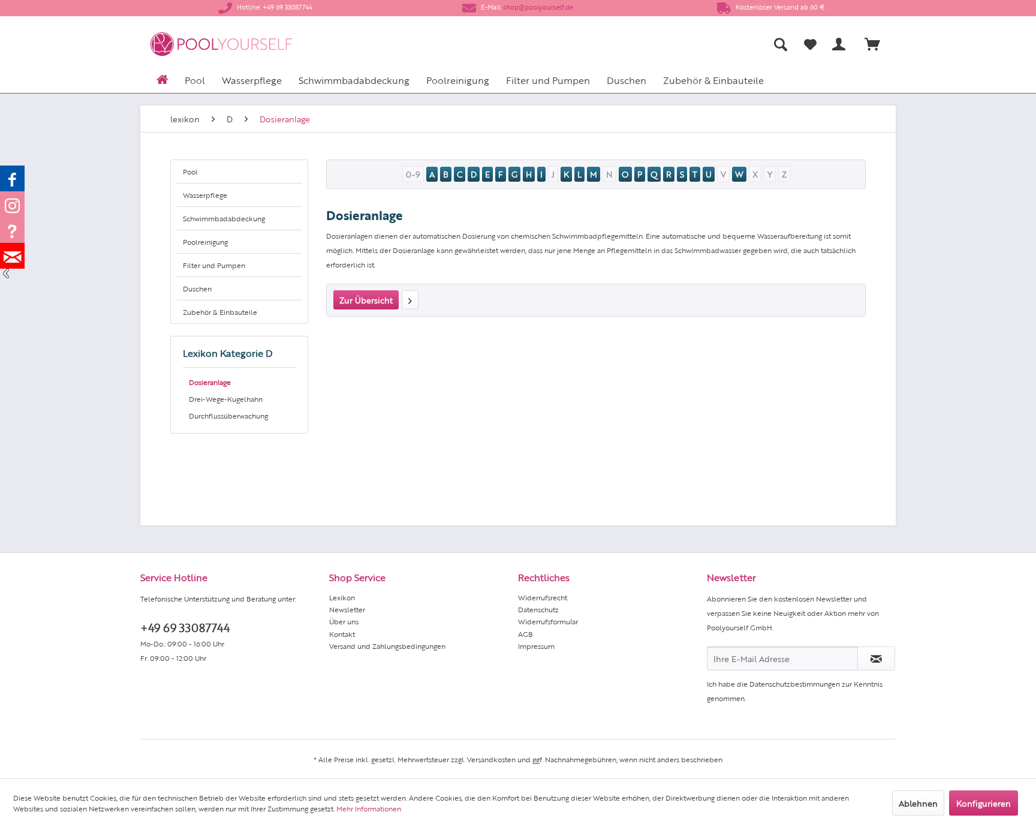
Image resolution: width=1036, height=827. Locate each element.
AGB (525, 634)
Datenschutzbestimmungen (794, 683)
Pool (190, 171)
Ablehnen (918, 803)
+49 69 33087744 (185, 627)
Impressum (536, 646)
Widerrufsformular (548, 621)
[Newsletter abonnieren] (876, 658)
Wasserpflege (205, 195)
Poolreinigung (205, 241)
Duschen (197, 288)
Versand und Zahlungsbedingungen (387, 646)
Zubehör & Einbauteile (220, 312)
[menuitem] (662, 44)
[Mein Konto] (841, 44)
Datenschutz (538, 609)
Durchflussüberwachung (228, 415)
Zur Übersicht (366, 299)
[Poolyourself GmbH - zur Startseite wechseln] (221, 44)
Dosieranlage (210, 382)
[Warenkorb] (878, 44)
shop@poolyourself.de (538, 6)
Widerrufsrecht (542, 597)
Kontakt (342, 634)
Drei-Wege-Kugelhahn (226, 399)
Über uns (344, 621)
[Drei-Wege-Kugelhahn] (410, 299)
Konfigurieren (983, 803)
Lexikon (342, 597)
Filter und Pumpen (214, 265)
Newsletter (347, 609)
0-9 (413, 174)
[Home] (162, 78)
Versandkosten (491, 759)
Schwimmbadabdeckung (224, 218)
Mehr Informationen (368, 808)
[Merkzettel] (810, 44)
